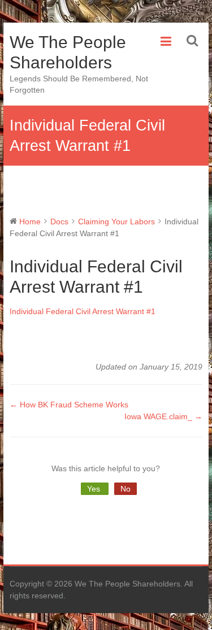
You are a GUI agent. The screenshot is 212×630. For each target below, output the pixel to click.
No (125, 488)
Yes (94, 488)
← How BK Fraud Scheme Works (69, 404)
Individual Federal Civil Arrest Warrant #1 (82, 311)
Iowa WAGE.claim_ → (163, 416)
